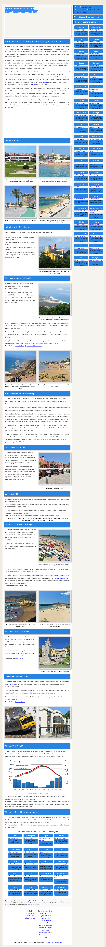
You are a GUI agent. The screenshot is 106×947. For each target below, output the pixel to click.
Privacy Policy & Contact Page (54, 942)
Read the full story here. (34, 904)
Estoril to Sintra (30, 916)
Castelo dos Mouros (45, 928)
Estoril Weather (29, 913)
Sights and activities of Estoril (33, 346)
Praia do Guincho (43, 82)
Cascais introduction (45, 913)
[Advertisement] (37, 123)
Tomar (45, 937)
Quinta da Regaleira (45, 925)
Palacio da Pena (45, 923)
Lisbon (33, 84)
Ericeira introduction (45, 935)
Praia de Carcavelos (62, 578)
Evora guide (45, 930)
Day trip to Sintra (45, 920)
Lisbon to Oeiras (30, 918)
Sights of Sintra (45, 918)
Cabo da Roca (19, 346)
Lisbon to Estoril (20, 702)
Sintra (8, 250)
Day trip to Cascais (20, 658)
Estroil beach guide (21, 586)
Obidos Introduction (45, 932)
